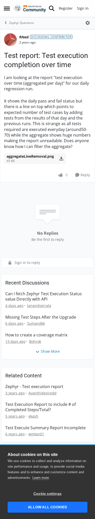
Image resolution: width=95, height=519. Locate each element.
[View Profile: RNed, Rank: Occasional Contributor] (10, 39)
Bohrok (35, 341)
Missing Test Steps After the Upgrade (40, 317)
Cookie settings (47, 494)
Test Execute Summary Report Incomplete (45, 428)
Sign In (83, 8)
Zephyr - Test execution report (34, 386)
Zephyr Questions (21, 23)
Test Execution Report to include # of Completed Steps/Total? (40, 407)
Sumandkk (36, 323)
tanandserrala (39, 305)
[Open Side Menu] (6, 8)
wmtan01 (36, 434)
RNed (24, 37)
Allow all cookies (47, 507)
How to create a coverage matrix (36, 335)
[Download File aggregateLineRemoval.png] (61, 158)
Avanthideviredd (42, 393)
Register (66, 8)
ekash (33, 416)
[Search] (52, 8)
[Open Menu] (87, 22)
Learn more (40, 478)
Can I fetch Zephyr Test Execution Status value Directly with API (43, 296)
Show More (50, 351)
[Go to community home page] (30, 8)
